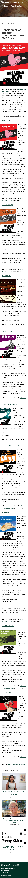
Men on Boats (7, 331)
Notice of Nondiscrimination (8, 868)
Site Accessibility (5, 872)
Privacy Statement (5, 870)
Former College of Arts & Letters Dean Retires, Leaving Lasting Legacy (14, 820)
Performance (15, 764)
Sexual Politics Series (9, 404)
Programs (22, 764)
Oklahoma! (5, 512)
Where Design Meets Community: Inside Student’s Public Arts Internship (14, 793)
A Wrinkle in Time (8, 626)
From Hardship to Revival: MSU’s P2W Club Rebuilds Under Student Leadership (14, 848)
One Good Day (7, 120)
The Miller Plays (7, 205)
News (9, 764)
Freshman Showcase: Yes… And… (14, 446)
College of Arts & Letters (12, 6)
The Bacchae (6, 692)
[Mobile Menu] (25, 2)
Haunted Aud (6, 276)
